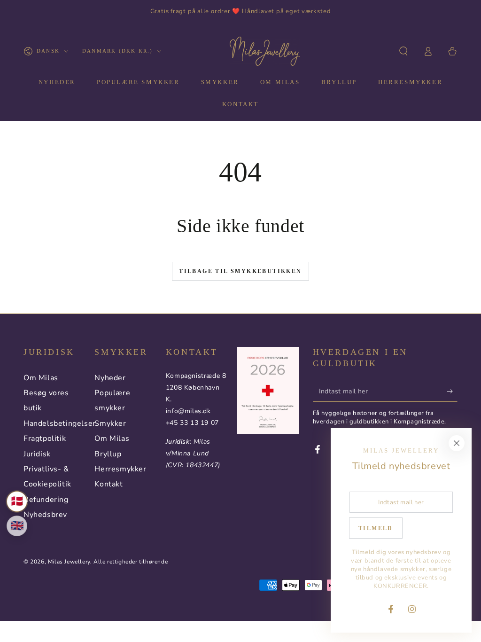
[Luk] (456, 443)
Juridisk (37, 454)
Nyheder (109, 378)
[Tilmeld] (452, 391)
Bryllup (107, 454)
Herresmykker (120, 469)
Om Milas (40, 378)
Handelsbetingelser (59, 423)
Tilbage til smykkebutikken (240, 271)
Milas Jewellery (69, 561)
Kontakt (108, 484)
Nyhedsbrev (45, 514)
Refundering (46, 499)
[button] (403, 51)
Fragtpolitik (44, 438)
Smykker (110, 423)
